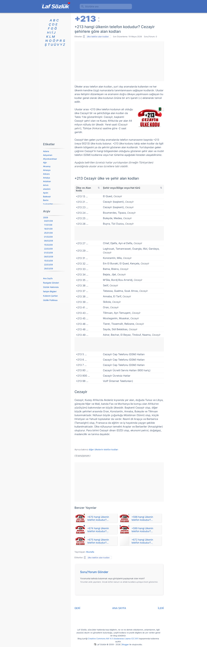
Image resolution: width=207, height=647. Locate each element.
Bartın (45, 200)
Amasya (46, 170)
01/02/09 (48, 237)
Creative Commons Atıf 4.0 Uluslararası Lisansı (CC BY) (113, 638)
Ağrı (45, 162)
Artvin (45, 185)
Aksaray (47, 166)
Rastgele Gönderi (51, 283)
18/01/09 (48, 229)
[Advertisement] (119, 61)
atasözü (46, 189)
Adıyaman (47, 155)
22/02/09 (48, 248)
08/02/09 (48, 240)
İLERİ (161, 608)
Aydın (45, 193)
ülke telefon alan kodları (98, 36)
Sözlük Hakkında (51, 287)
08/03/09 (48, 256)
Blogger (125, 644)
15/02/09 (48, 245)
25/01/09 (48, 233)
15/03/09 (48, 260)
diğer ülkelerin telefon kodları (103, 449)
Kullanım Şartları (50, 296)
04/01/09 (48, 221)
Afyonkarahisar (50, 159)
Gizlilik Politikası (50, 300)
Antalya (46, 177)
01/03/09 (48, 252)
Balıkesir (47, 196)
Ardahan (47, 181)
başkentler (48, 204)
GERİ (77, 608)
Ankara (46, 174)
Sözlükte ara (91, 6)
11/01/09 (48, 225)
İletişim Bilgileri (49, 291)
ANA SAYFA (119, 608)
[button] (120, 573)
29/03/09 (48, 268)
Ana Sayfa (48, 278)
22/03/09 (48, 264)
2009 (45, 217)
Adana (46, 151)
